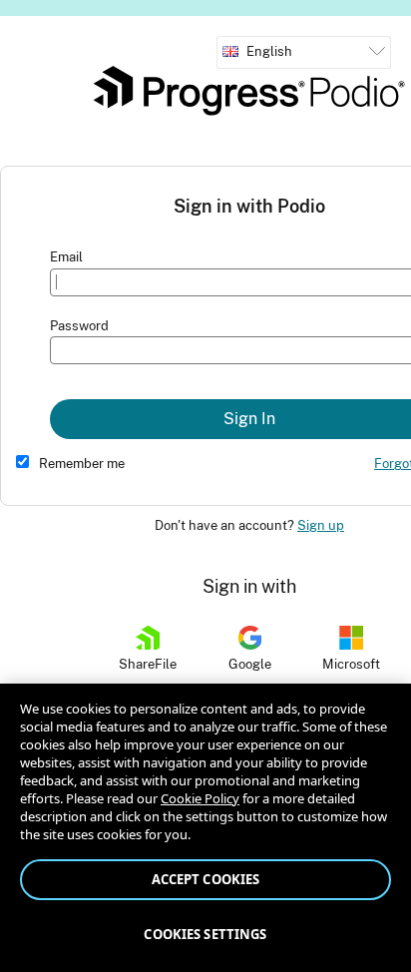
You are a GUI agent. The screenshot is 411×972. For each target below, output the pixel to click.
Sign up (320, 525)
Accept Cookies (206, 879)
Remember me (82, 463)
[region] (205, 828)
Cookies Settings (205, 934)
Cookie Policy (200, 798)
